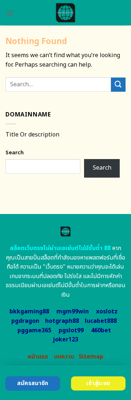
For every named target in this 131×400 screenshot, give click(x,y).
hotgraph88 (62, 321)
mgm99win (72, 311)
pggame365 (34, 330)
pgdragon (25, 321)
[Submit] (118, 85)
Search (14, 153)
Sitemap (91, 356)
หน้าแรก (38, 356)
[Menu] (9, 12)
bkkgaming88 (29, 311)
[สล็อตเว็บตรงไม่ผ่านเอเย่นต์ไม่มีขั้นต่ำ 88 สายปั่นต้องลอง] (65, 12)
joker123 (65, 339)
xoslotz (107, 311)
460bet (101, 330)
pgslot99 (71, 330)
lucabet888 (101, 321)
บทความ (64, 356)
